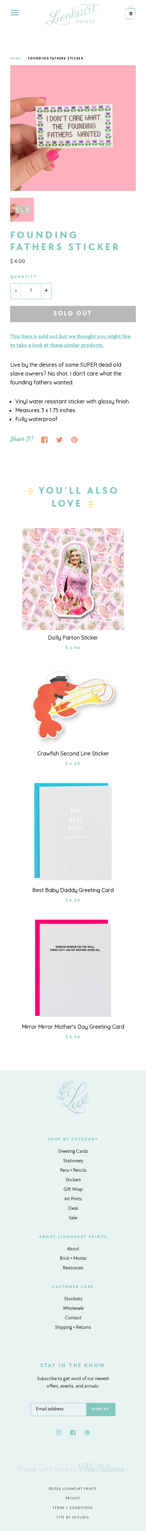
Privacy (73, 1498)
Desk (73, 1208)
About (73, 1249)
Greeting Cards (73, 1151)
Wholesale (73, 1308)
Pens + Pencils (73, 1170)
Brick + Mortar (73, 1258)
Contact (73, 1318)
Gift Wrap (73, 1189)
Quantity (23, 277)
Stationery (73, 1161)
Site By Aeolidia (73, 1517)
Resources (73, 1268)
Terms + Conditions (73, 1508)
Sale (73, 1218)
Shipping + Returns (73, 1327)
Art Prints (73, 1199)
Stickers (73, 1180)
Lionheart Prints (79, 1489)
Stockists (73, 1299)
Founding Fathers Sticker (55, 58)
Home (15, 58)
